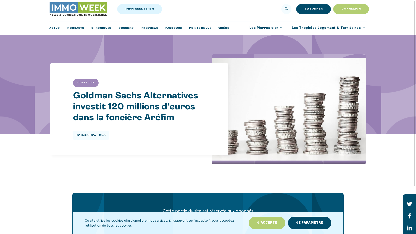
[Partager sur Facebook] (409, 216)
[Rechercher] (286, 9)
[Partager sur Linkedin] (409, 228)
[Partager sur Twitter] (409, 204)
